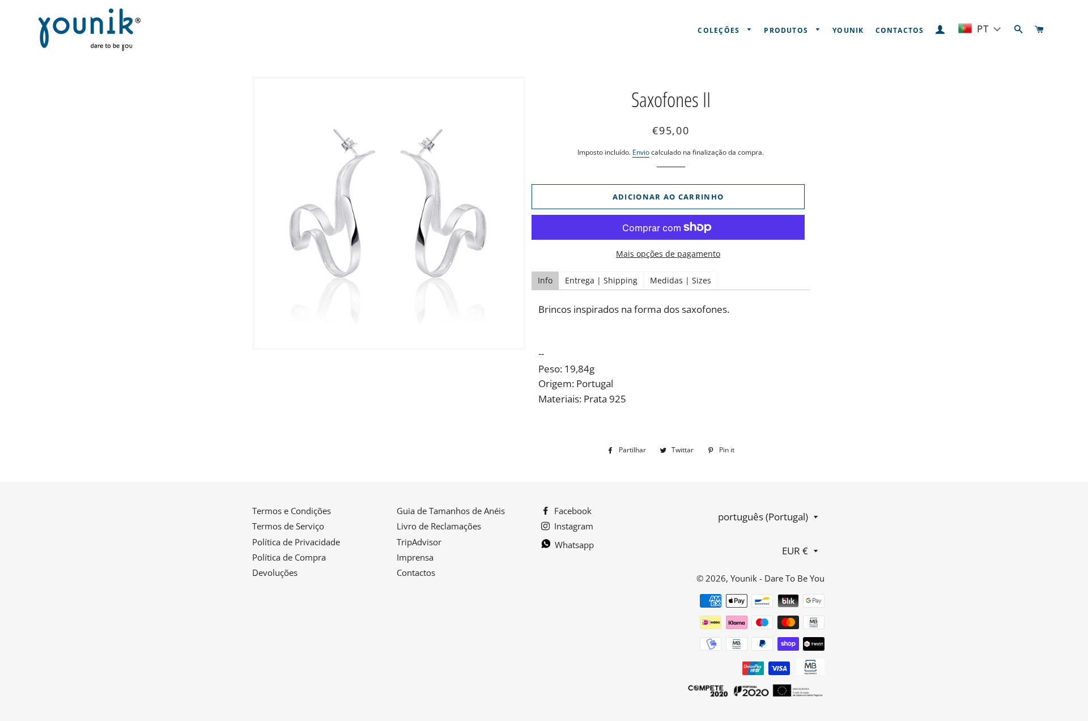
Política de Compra (289, 557)
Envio (640, 152)
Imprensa (415, 557)
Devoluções (275, 572)
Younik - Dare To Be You (777, 578)
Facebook (572, 510)
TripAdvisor (419, 542)
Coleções (720, 30)
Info (545, 280)
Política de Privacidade (296, 542)
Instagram (572, 526)
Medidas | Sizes (680, 280)
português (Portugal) (763, 516)
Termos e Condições (291, 510)
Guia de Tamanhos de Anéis (451, 510)
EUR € (795, 550)
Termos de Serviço (288, 526)
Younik (848, 30)
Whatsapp (573, 544)
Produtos (787, 30)
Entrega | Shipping (601, 280)
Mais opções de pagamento (668, 253)
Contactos (900, 30)
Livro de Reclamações (439, 526)
